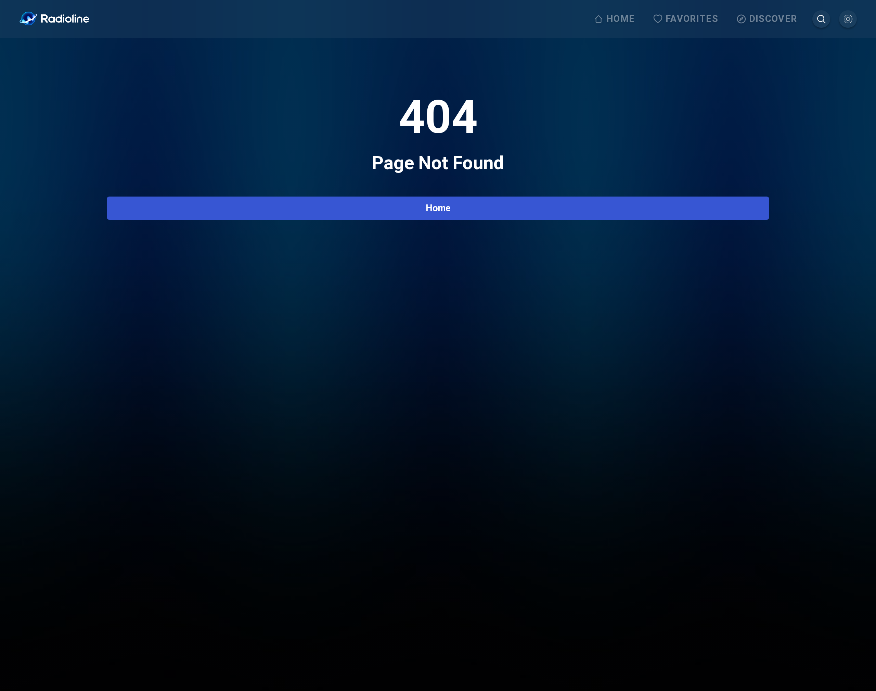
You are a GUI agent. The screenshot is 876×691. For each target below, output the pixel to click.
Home (438, 208)
